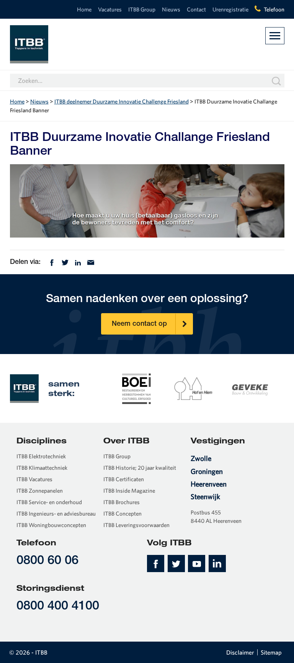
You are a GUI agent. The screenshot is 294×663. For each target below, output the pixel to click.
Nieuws (171, 9)
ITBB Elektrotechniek (41, 456)
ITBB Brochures (121, 502)
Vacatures (110, 9)
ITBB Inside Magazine (129, 490)
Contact (196, 9)
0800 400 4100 (57, 606)
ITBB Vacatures (34, 479)
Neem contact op (139, 324)
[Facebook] (52, 261)
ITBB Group (141, 9)
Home (84, 9)
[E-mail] (90, 261)
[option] (136, 388)
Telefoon (274, 9)
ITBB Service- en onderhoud (49, 502)
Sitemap (271, 652)
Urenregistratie (230, 9)
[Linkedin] (78, 261)
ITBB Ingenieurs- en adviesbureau (56, 513)
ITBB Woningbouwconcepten (51, 525)
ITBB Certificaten (123, 479)
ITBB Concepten (122, 513)
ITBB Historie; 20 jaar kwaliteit (139, 467)
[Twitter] (65, 261)
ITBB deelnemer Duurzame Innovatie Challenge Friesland (121, 101)
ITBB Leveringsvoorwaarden (136, 525)
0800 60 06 (47, 561)
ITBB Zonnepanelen (39, 490)
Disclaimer (240, 652)
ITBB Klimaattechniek (41, 467)
